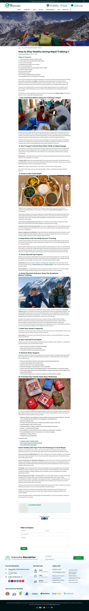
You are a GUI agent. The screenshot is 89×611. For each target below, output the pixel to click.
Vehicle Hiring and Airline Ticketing (73, 573)
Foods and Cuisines (73, 570)
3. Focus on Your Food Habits (25, 62)
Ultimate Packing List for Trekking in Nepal (42, 264)
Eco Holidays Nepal (24, 54)
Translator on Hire (56, 582)
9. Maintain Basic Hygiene (24, 73)
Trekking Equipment (56, 578)
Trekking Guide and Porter (74, 578)
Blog (23, 47)
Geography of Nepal (56, 569)
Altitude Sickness (72, 575)
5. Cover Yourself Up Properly (25, 66)
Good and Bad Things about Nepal (28, 444)
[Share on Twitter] (44, 518)
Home (19, 47)
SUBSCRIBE (78, 557)
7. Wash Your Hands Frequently (25, 69)
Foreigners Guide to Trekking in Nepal (29, 441)
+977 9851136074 (12, 573)
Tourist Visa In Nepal (73, 582)
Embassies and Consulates (58, 575)
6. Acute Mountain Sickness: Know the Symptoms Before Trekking (32, 67)
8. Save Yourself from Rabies (25, 71)
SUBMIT (24, 548)
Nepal (35, 81)
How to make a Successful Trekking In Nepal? (31, 443)
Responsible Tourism (73, 580)
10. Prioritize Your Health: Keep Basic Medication (29, 74)
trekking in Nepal (59, 93)
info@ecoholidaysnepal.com (15, 577)
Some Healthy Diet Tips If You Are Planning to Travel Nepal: (31, 76)
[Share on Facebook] (42, 518)
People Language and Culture (58, 572)
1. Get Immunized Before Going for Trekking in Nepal (30, 59)
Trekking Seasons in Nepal (58, 580)
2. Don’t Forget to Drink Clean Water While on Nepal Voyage (31, 60)
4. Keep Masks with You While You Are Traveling (28, 64)
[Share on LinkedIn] (47, 518)
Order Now (57, 1)
